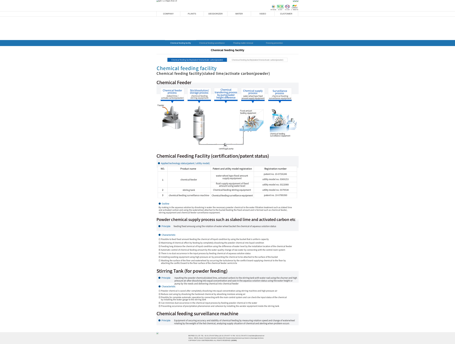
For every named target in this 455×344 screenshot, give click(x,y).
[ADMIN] (234, 340)
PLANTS (192, 14)
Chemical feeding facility (180, 43)
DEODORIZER (215, 14)
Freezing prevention (274, 43)
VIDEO (262, 14)
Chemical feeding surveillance (212, 43)
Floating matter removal (243, 43)
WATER (239, 14)
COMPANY (168, 14)
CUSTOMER (286, 14)
